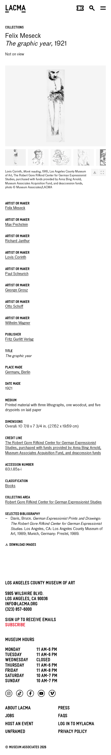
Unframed (15, 732)
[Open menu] (103, 9)
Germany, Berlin (17, 372)
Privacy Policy (72, 732)
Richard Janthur (17, 241)
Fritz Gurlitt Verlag (19, 339)
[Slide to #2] (38, 157)
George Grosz (16, 290)
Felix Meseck (15, 208)
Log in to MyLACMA (76, 724)
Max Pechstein (16, 225)
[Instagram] (8, 693)
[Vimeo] (52, 693)
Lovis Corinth (15, 257)
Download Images (22, 545)
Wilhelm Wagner (17, 323)
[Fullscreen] (102, 172)
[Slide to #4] (83, 157)
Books (10, 486)
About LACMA (18, 708)
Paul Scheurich (16, 274)
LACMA (15, 9)
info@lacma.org (21, 604)
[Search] (92, 9)
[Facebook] (30, 693)
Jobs (9, 716)
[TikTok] (19, 693)
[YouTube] (41, 693)
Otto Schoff (14, 306)
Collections (14, 28)
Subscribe (15, 625)
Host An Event (19, 724)
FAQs (62, 716)
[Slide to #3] (61, 157)
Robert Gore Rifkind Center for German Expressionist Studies (53, 502)
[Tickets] (80, 9)
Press (64, 708)
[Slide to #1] (15, 157)
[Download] (94, 172)
